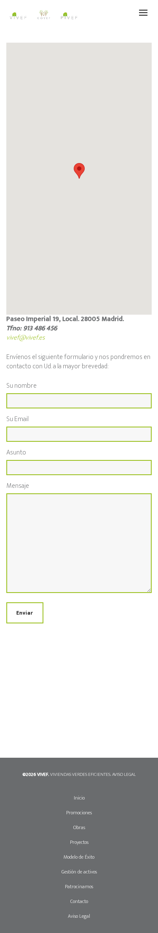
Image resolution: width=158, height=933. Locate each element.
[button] (79, 171)
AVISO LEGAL (124, 774)
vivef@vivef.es (25, 337)
